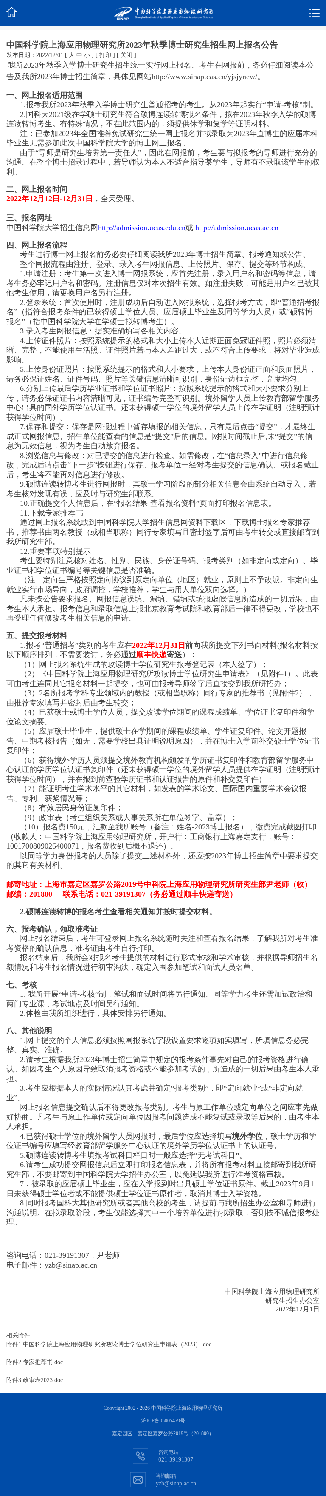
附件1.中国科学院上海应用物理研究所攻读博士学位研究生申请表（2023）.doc (108, 1344)
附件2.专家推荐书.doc (34, 1362)
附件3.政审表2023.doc (34, 1380)
